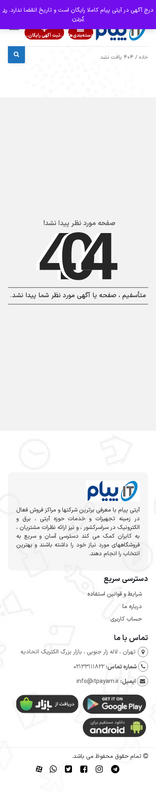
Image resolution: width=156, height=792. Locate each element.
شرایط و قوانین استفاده (114, 594)
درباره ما (132, 606)
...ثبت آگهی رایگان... (44, 35)
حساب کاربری (126, 619)
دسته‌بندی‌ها (80, 35)
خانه (143, 57)
